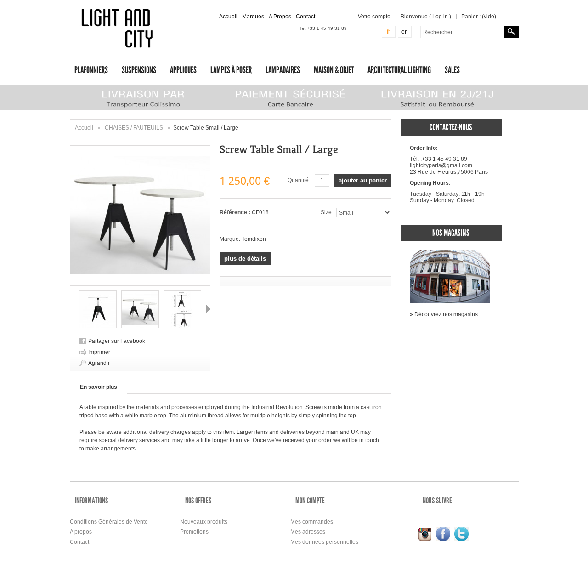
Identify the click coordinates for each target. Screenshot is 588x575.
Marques (253, 16)
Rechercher (511, 32)
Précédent (72, 308)
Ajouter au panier (363, 180)
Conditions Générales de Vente (109, 521)
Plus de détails (245, 258)
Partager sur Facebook (116, 341)
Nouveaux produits (203, 521)
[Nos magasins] (450, 253)
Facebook (443, 534)
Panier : (478, 16)
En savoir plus (98, 387)
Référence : (236, 212)
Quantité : (299, 180)
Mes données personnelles (324, 542)
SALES (452, 69)
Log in (440, 16)
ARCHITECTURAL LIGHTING (399, 69)
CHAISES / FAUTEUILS (134, 128)
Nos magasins (450, 233)
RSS (425, 534)
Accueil (84, 128)
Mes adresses (307, 532)
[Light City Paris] (119, 28)
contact (305, 16)
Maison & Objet (334, 69)
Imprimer (99, 352)
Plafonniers (91, 69)
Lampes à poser (231, 69)
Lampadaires (283, 69)
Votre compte (374, 16)
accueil (228, 16)
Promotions (194, 532)
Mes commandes (311, 521)
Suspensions (139, 69)
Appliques (183, 69)
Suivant (208, 308)
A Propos (280, 16)
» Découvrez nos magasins (444, 314)
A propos (81, 532)
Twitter (461, 534)
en (404, 31)
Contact (79, 542)
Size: (327, 212)
